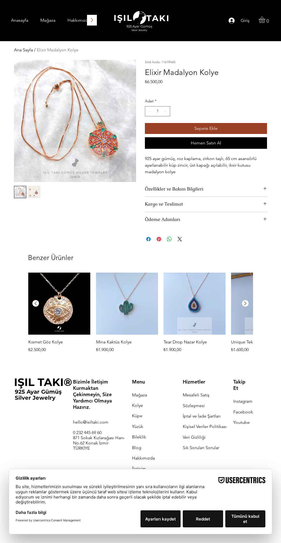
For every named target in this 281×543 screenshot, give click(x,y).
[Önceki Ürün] (35, 303)
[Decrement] (149, 111)
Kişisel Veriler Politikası (205, 426)
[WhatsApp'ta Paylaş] (169, 239)
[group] (140, 316)
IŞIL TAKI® (43, 382)
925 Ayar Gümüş (38, 391)
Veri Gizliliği (194, 437)
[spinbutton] (157, 111)
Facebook (243, 412)
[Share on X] (179, 239)
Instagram (242, 401)
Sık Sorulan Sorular (201, 447)
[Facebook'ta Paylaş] (148, 239)
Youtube (241, 422)
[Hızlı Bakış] (59, 304)
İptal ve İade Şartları (202, 416)
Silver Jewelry (35, 397)
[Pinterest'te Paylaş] (159, 239)
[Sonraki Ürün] (245, 303)
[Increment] (165, 111)
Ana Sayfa (23, 49)
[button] (265, 19)
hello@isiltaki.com (90, 422)
